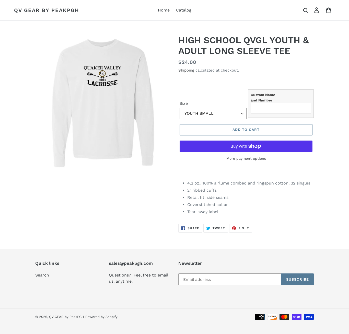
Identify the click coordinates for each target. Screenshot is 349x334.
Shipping (186, 70)
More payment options (246, 158)
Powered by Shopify (101, 317)
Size (184, 103)
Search (42, 275)
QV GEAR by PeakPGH (46, 10)
